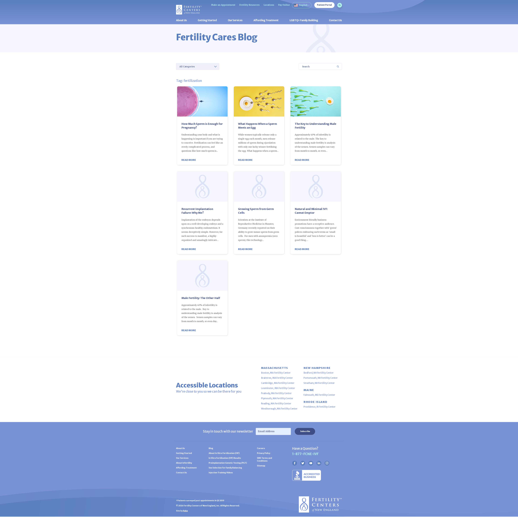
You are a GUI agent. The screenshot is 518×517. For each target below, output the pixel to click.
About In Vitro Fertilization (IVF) (224, 453)
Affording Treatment (266, 20)
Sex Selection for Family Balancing (225, 468)
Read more (188, 159)
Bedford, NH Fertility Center (318, 372)
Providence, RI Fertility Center (319, 406)
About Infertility (184, 463)
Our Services (235, 20)
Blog (211, 448)
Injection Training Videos (221, 472)
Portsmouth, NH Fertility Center (321, 377)
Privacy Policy (263, 453)
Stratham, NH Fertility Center (319, 383)
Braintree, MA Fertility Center (277, 377)
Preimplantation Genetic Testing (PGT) (228, 463)
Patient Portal (324, 5)
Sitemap (261, 466)
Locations (269, 5)
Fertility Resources (249, 5)
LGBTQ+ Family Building (303, 20)
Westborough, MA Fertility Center (279, 408)
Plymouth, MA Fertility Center (277, 398)
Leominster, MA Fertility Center (278, 388)
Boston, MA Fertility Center (276, 372)
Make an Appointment (223, 5)
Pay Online (284, 5)
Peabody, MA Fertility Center (276, 393)
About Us (181, 20)
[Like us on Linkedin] (318, 463)
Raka (185, 511)
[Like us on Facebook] (294, 463)
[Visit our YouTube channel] (310, 463)
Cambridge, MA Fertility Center (277, 383)
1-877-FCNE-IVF (305, 454)
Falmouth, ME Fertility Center (319, 394)
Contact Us (335, 20)
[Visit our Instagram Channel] (327, 463)
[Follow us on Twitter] (302, 463)
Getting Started (207, 20)
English (303, 5)
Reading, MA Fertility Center (276, 403)
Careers (261, 448)
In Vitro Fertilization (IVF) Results (225, 458)
